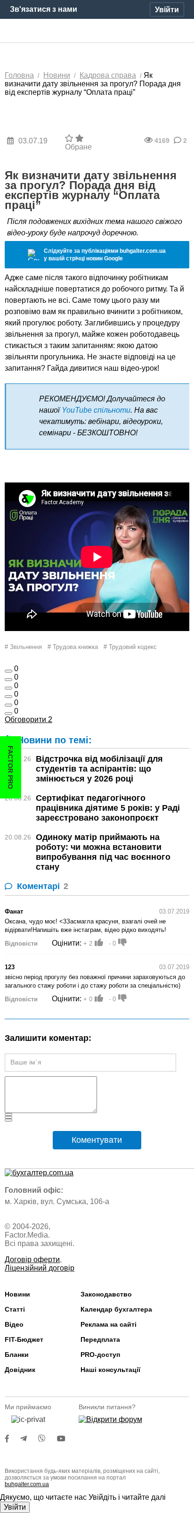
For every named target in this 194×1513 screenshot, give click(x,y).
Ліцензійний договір (39, 1268)
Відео (14, 1324)
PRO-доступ (100, 1354)
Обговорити (28, 719)
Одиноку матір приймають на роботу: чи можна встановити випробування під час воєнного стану (103, 852)
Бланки (17, 1354)
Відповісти (21, 943)
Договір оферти (32, 1259)
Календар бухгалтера (116, 1309)
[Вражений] (8, 688)
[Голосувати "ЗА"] (99, 942)
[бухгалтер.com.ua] (97, 31)
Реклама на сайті (109, 1324)
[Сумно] (8, 696)
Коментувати (97, 1140)
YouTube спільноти (96, 410)
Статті (15, 1309)
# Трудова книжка (73, 646)
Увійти (15, 1507)
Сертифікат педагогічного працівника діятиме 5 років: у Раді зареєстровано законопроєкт (108, 808)
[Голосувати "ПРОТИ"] (122, 942)
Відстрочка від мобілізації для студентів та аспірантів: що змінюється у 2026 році (99, 768)
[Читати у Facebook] (12, 1439)
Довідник (20, 1369)
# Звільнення (23, 646)
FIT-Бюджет (24, 1339)
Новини (17, 1294)
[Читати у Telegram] (29, 1439)
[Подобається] (8, 671)
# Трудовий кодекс (130, 646)
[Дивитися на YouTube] (66, 1439)
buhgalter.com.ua (27, 1484)
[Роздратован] (8, 705)
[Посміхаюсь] (8, 679)
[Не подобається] (8, 713)
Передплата (100, 1339)
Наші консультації (110, 1369)
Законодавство (106, 1294)
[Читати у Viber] (47, 1439)
